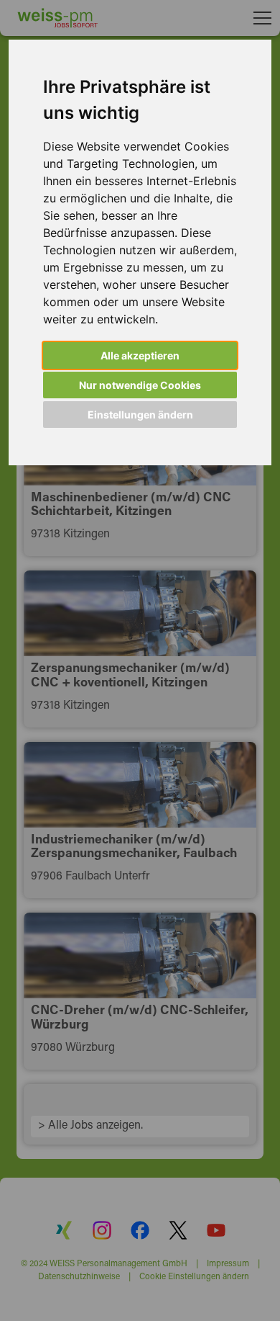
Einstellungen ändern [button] (140, 414)
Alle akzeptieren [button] (140, 355)
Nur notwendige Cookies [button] (140, 385)
